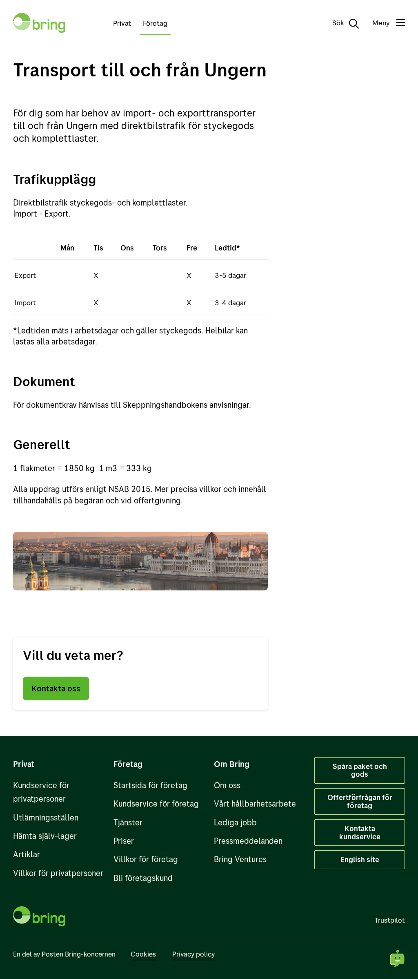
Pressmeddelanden (248, 841)
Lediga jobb (235, 822)
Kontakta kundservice (359, 832)
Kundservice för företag (156, 803)
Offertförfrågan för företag (359, 801)
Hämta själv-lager (45, 836)
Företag (155, 22)
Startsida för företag (150, 785)
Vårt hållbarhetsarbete (255, 803)
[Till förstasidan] (39, 23)
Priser (123, 841)
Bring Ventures (240, 859)
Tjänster (127, 822)
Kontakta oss (55, 688)
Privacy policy (193, 954)
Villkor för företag (145, 859)
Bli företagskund (143, 878)
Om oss (227, 785)
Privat (122, 22)
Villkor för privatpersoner (58, 873)
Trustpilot (390, 920)
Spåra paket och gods (360, 770)
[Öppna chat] (397, 958)
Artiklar (26, 854)
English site (359, 859)
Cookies (143, 954)
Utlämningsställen (45, 817)
